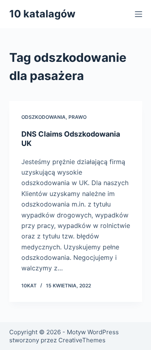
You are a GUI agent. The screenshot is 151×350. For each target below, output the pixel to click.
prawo (77, 117)
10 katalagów (42, 14)
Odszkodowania (43, 117)
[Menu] (138, 14)
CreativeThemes (81, 340)
